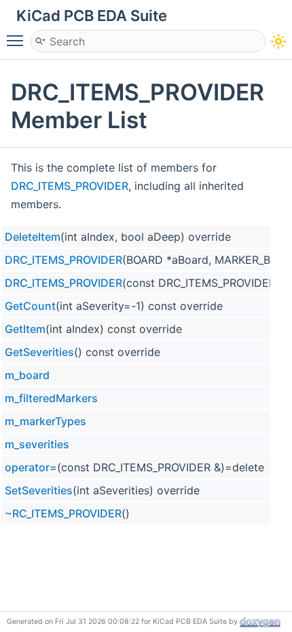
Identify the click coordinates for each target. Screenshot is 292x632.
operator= (31, 467)
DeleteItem (32, 236)
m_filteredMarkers (51, 398)
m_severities (37, 444)
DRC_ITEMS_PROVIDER (69, 186)
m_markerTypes (45, 421)
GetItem (25, 329)
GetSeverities (39, 352)
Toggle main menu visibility (17, 40)
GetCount (30, 306)
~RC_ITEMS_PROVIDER (63, 513)
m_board (27, 375)
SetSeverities (39, 490)
